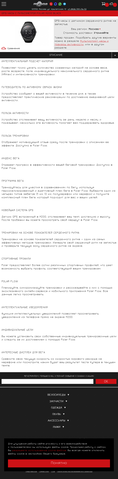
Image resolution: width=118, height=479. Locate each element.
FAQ (53, 471)
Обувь (56, 414)
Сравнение (13, 48)
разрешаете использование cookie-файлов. (39, 450)
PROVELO (40, 4)
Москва (94, 29)
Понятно (59, 463)
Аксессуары (56, 421)
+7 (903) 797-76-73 (77, 9)
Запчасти (56, 401)
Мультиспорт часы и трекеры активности (82, 43)
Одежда (56, 408)
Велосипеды (56, 395)
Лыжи (56, 427)
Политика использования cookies (74, 471)
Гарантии (44, 471)
